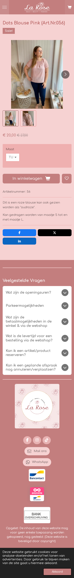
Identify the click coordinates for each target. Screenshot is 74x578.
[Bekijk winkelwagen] (69, 7)
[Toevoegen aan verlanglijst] (67, 178)
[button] (11, 118)
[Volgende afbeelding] (65, 74)
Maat (10, 149)
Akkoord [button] (57, 571)
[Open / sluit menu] (4, 7)
